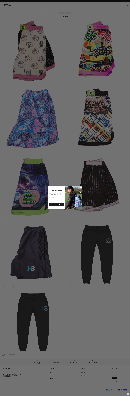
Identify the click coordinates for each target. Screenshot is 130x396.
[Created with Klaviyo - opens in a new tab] (65, 209)
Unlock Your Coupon (56, 204)
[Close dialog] (81, 187)
